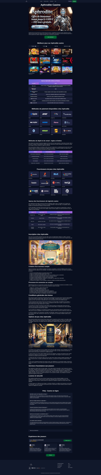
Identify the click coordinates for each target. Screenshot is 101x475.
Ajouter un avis (67, 440)
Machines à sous (66, 46)
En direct (44, 46)
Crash (55, 46)
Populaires (33, 46)
